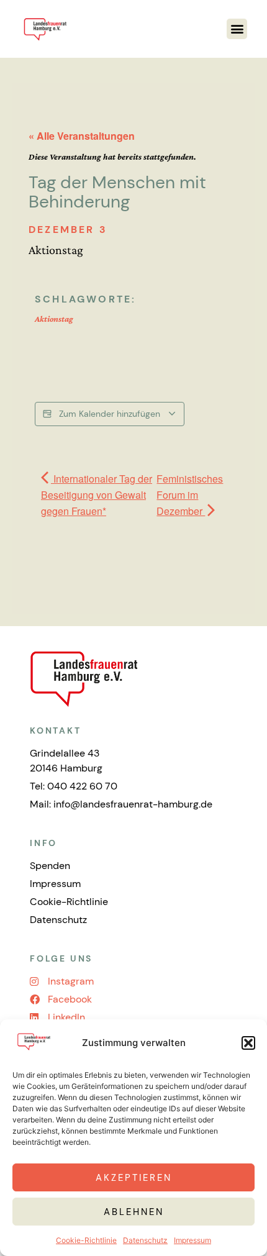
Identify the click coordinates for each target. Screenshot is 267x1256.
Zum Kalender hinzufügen (110, 413)
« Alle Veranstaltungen (82, 136)
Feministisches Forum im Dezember (189, 494)
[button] (248, 1043)
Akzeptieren (134, 1178)
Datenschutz (145, 1240)
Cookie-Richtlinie (86, 1240)
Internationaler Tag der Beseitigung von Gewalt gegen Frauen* (96, 494)
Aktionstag (54, 319)
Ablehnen (134, 1212)
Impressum (192, 1240)
